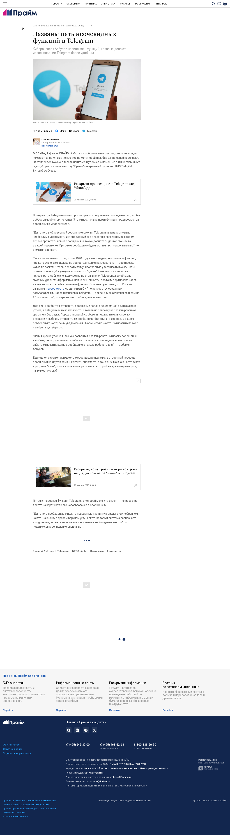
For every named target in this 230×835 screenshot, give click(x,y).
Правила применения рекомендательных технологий (29, 808)
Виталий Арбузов (43, 551)
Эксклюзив (97, 551)
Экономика (73, 4)
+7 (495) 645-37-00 (78, 744)
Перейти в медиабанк (82, 122)
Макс (63, 130)
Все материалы (50, 146)
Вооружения (142, 4)
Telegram (92, 130)
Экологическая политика (15, 816)
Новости (56, 4)
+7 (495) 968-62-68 (112, 746)
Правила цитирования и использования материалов (29, 800)
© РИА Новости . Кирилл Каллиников (51, 122)
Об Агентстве (11, 744)
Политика (91, 4)
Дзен (76, 130)
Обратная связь (12, 748)
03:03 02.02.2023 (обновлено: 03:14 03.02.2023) (58, 25)
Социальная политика (14, 812)
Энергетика (108, 4)
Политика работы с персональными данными (26, 804)
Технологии (114, 551)
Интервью (161, 4)
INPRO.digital (79, 551)
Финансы (125, 4)
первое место (55, 288)
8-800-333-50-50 (145, 746)
